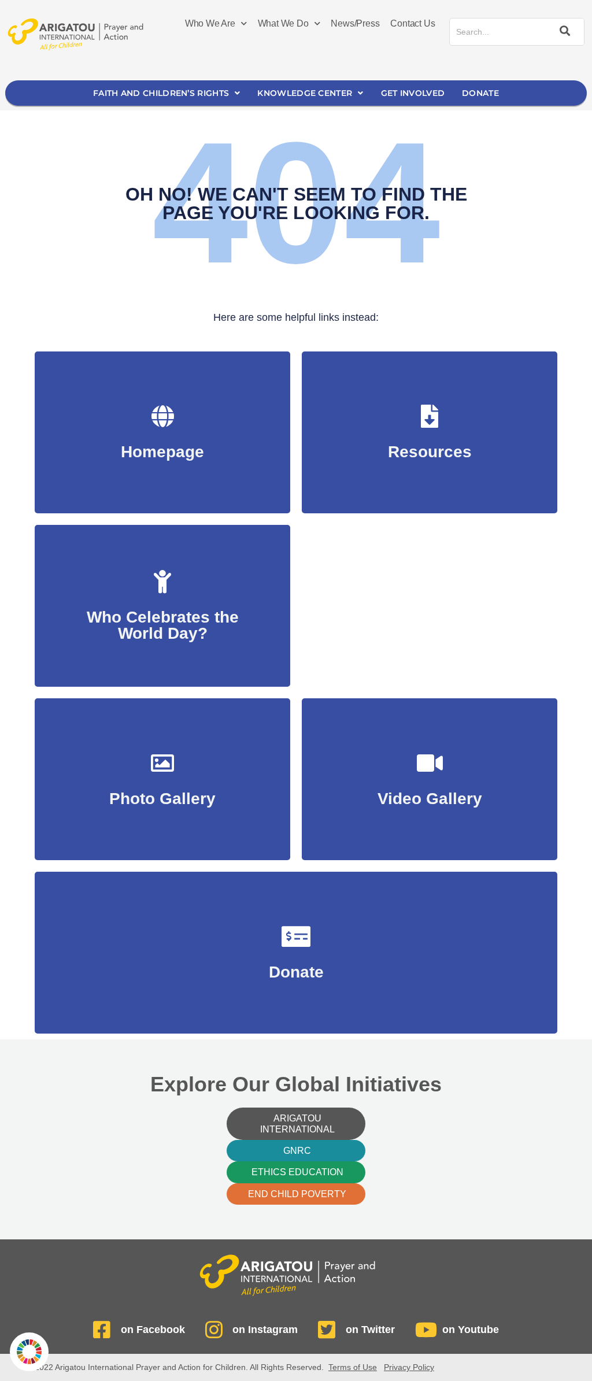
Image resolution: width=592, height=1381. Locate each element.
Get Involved (413, 93)
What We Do (283, 23)
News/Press (355, 23)
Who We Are (210, 23)
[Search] (563, 31)
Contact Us (412, 23)
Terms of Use (352, 1367)
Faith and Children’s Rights (161, 93)
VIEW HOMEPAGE (163, 445)
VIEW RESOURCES (430, 445)
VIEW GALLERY (162, 792)
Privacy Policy (409, 1367)
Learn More (162, 627)
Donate (480, 93)
